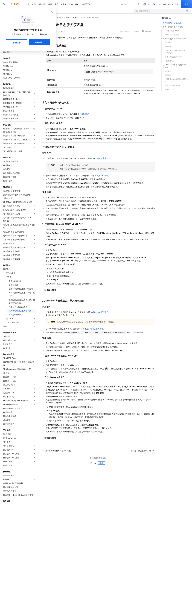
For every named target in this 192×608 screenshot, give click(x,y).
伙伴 (71, 4)
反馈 (102, 463)
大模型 (27, 4)
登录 (186, 4)
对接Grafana (102, 175)
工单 (95, 179)
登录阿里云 (39, 42)
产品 (34, 4)
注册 (176, 4)
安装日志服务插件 (95, 328)
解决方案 (42, 4)
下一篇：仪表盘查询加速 (141, 450)
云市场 (63, 4)
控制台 (170, 4)
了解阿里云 (86, 4)
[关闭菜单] (4, 4)
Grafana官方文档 (101, 158)
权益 (50, 4)
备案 (164, 4)
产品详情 (135, 31)
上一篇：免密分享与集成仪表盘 (58, 450)
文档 (158, 4)
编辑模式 (85, 114)
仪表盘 (75, 17)
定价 (56, 4)
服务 (77, 4)
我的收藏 (148, 31)
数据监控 (60, 17)
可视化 (68, 17)
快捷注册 (17, 42)
